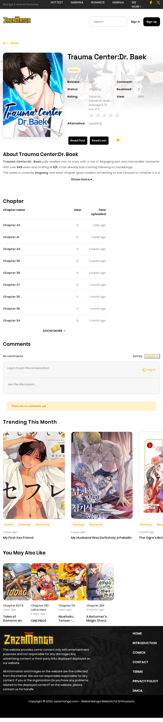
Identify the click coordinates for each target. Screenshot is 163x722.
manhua (118, 2)
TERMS (138, 671)
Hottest (57, 2)
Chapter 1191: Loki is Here (40, 608)
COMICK (139, 652)
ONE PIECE (38, 620)
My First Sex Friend (18, 537)
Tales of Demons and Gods (13, 620)
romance (98, 2)
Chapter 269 (95, 606)
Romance (42, 524)
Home (137, 633)
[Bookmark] (118, 140)
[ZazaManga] (17, 21)
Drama (74, 70)
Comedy (25, 524)
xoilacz (70, 710)
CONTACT (140, 662)
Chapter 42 (11, 225)
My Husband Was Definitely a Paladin (101, 537)
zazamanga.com (66, 701)
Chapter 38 (11, 273)
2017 (92, 82)
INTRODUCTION (145, 643)
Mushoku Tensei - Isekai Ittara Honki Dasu (68, 622)
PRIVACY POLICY (145, 681)
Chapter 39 (11, 261)
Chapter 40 (11, 249)
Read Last (99, 140)
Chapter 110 (66, 606)
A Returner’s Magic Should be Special (97, 620)
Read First (77, 140)
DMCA (137, 690)
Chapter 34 (11, 321)
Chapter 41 (11, 237)
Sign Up (152, 21)
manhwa (77, 2)
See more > (136, 4)
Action (9, 524)
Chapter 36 (11, 297)
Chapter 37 (11, 285)
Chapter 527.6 (13, 606)
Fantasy (78, 524)
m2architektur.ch (104, 710)
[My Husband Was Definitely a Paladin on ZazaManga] (102, 475)
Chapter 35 (11, 309)
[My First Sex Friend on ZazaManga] (34, 475)
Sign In (135, 21)
